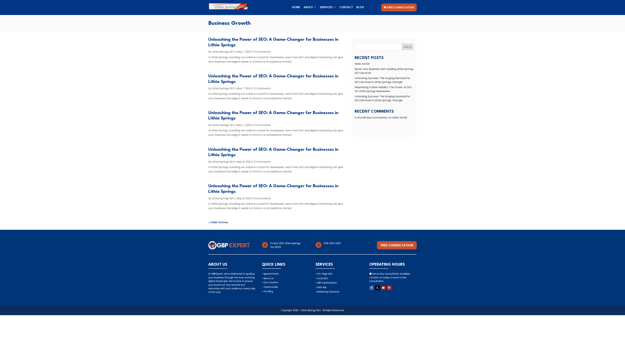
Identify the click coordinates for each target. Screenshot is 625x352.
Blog (360, 7)
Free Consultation (400, 7)
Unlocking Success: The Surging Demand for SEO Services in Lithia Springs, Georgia (382, 80)
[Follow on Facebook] (371, 288)
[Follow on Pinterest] (389, 288)
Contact (346, 7)
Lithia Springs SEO (223, 52)
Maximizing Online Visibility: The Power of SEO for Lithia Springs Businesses (383, 89)
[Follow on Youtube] (383, 288)
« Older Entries (218, 222)
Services (326, 7)
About (308, 7)
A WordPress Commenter (371, 117)
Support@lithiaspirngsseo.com (342, 247)
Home (296, 7)
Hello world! (362, 64)
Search (408, 47)
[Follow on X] (377, 288)
